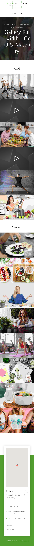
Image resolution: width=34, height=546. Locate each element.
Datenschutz (10, 529)
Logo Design (21, 344)
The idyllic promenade (17, 395)
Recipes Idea (17, 245)
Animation (12, 269)
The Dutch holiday (17, 320)
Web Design (22, 244)
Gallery (13, 25)
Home (6, 25)
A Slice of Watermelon (17, 370)
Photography (12, 244)
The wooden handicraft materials (17, 421)
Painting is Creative (17, 295)
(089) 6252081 (13, 506)
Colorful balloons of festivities (17, 345)
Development (21, 269)
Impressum (10, 525)
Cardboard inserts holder (17, 270)
